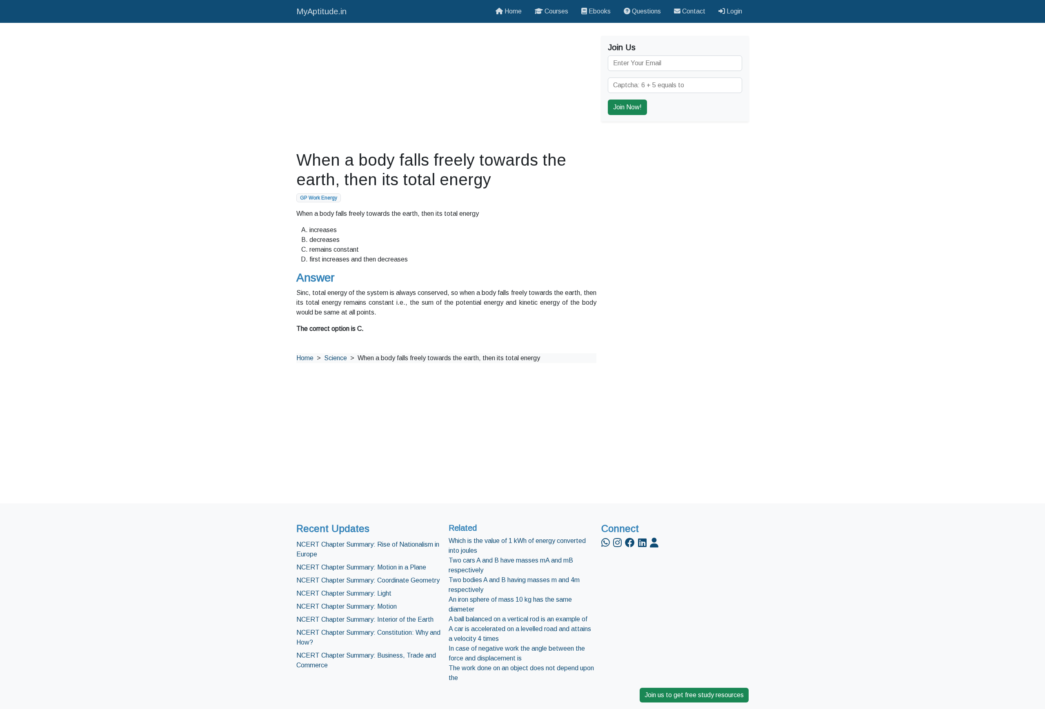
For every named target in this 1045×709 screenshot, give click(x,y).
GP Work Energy (318, 198)
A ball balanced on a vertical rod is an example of (518, 619)
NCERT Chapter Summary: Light (343, 593)
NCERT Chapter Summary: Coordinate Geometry (368, 580)
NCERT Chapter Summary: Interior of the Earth (365, 619)
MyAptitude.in (321, 11)
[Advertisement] (446, 86)
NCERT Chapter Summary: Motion (346, 606)
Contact (692, 11)
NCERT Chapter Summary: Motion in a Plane (361, 567)
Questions (645, 11)
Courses (555, 11)
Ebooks (599, 11)
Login (733, 11)
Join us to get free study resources (694, 694)
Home (512, 11)
